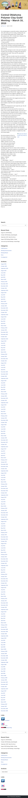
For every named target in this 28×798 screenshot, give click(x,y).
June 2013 (3, 547)
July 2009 (3, 640)
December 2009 (4, 629)
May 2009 (3, 644)
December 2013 (4, 536)
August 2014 (3, 521)
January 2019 (4, 418)
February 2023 (4, 327)
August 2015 (3, 497)
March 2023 (3, 325)
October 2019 (4, 400)
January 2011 (4, 600)
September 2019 (4, 402)
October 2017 (4, 444)
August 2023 (3, 316)
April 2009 (3, 647)
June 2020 (3, 385)
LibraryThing (9, 727)
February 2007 (4, 704)
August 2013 (3, 543)
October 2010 (4, 607)
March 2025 (3, 279)
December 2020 (4, 371)
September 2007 (4, 688)
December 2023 (4, 308)
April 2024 (3, 299)
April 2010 (3, 620)
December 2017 (4, 440)
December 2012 (4, 558)
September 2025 (4, 268)
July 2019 (3, 407)
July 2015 (3, 499)
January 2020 (4, 396)
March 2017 (3, 457)
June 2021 (3, 367)
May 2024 (3, 297)
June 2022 (3, 345)
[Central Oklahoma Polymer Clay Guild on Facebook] (3, 782)
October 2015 (4, 492)
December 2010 (4, 602)
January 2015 (4, 510)
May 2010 (3, 618)
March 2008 (3, 675)
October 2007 (4, 686)
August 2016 (3, 473)
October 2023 (4, 312)
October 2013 (4, 541)
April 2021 (3, 369)
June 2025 (3, 272)
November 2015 (4, 490)
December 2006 (4, 708)
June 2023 (3, 319)
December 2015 (4, 488)
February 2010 (4, 624)
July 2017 (3, 451)
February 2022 (4, 354)
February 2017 (4, 459)
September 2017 (4, 446)
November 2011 (4, 580)
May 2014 (3, 528)
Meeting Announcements (6, 250)
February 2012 (4, 574)
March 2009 (3, 649)
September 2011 (4, 585)
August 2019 (3, 404)
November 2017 (4, 442)
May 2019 (3, 411)
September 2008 (4, 662)
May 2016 (3, 479)
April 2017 (3, 455)
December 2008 (4, 655)
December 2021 (4, 358)
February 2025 (4, 281)
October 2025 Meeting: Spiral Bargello (9, 234)
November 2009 (4, 631)
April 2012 (3, 572)
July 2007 (3, 693)
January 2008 (4, 680)
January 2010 (4, 627)
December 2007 (4, 682)
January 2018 (4, 437)
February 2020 (4, 393)
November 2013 (4, 539)
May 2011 (3, 594)
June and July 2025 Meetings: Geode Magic (10, 241)
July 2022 (3, 343)
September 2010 (4, 609)
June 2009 (3, 642)
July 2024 (3, 294)
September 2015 (4, 495)
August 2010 (3, 611)
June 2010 (3, 616)
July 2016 (3, 475)
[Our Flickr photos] (3, 787)
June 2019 (3, 409)
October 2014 (4, 517)
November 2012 (4, 561)
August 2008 (3, 664)
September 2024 (4, 290)
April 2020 (3, 389)
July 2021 (3, 365)
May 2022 (3, 347)
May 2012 (3, 569)
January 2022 (4, 356)
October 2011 (4, 583)
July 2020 (3, 382)
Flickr (6, 725)
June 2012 (3, 567)
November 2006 (4, 710)
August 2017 (3, 448)
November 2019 (4, 398)
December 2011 (4, 578)
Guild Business (4, 248)
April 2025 (3, 277)
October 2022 (4, 336)
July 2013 (3, 545)
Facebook (7, 720)
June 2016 (3, 477)
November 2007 (4, 684)
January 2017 (4, 462)
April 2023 (3, 323)
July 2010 (3, 613)
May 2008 (3, 671)
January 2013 (4, 556)
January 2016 (4, 486)
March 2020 (3, 391)
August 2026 (3, 264)
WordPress (18, 796)
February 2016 (4, 484)
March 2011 (3, 596)
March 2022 (3, 352)
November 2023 (4, 310)
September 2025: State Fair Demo (8, 237)
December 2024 (4, 283)
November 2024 (4, 286)
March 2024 (3, 301)
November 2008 (4, 658)
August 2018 (3, 424)
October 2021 (4, 360)
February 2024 (4, 303)
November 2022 (4, 334)
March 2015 (3, 506)
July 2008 (3, 666)
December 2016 (4, 464)
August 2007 (3, 691)
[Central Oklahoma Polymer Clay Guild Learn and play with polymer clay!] (5, 5)
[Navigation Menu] (25, 5)
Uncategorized (4, 257)
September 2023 (4, 314)
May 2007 (3, 697)
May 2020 (3, 387)
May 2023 (3, 321)
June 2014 (3, 525)
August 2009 (3, 638)
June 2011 (3, 591)
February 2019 (4, 415)
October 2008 (4, 660)
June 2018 (3, 429)
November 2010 (4, 605)
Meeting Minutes (4, 252)
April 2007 (3, 699)
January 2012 (4, 576)
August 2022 (3, 341)
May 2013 (3, 550)
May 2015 (3, 503)
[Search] (25, 225)
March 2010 (3, 622)
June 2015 (3, 501)
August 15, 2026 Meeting (6, 232)
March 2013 (3, 552)
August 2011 (3, 587)
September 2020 (4, 378)
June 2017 (3, 453)
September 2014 (4, 519)
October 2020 (4, 376)
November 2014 (4, 514)
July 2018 (3, 426)
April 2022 (3, 349)
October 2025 (4, 266)
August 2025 (3, 270)
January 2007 (4, 706)
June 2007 (3, 695)
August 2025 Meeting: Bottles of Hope (9, 239)
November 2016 (4, 466)
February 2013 (4, 554)
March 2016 (3, 481)
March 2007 (3, 702)
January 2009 (4, 653)
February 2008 (4, 677)
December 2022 (4, 332)
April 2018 (3, 433)
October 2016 (4, 468)
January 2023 (4, 330)
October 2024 (4, 288)
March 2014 (3, 530)
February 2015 (4, 508)
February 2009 (4, 651)
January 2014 (4, 534)
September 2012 (4, 565)
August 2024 (3, 292)
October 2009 (4, 633)
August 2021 (3, 363)
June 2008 (3, 669)
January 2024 (4, 305)
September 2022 (4, 338)
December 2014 (4, 512)
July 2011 (3, 589)
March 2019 (3, 413)
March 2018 (3, 435)
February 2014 (4, 532)
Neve (8, 796)
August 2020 (3, 380)
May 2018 (3, 431)
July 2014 (3, 523)
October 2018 (4, 422)
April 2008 (3, 673)
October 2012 (4, 563)
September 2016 (4, 470)
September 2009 (4, 635)
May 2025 (3, 275)
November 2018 (4, 420)
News (2, 254)
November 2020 (4, 374)
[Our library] (3, 789)
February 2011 (4, 598)
